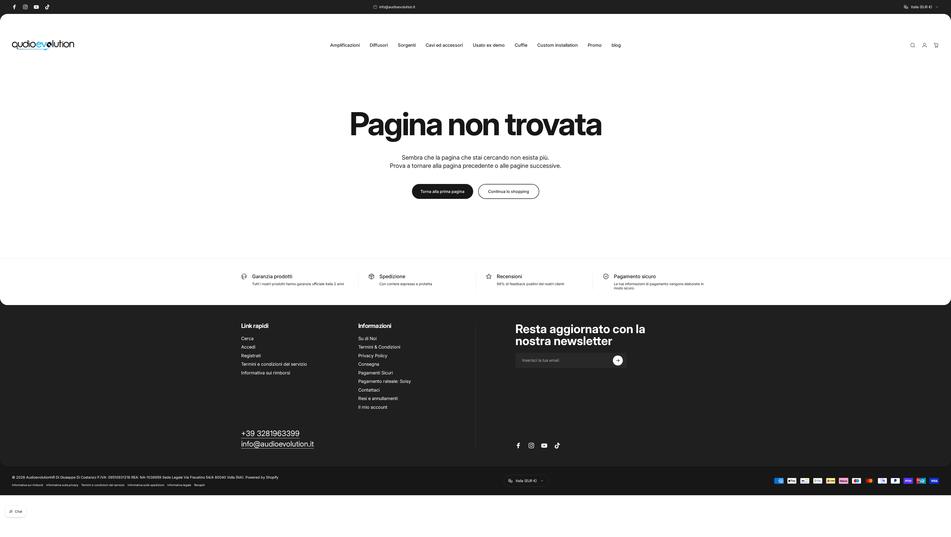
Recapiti (199, 485)
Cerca (247, 338)
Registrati (251, 355)
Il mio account (372, 407)
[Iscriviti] (618, 360)
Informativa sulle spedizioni (146, 485)
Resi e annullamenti (378, 398)
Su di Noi (367, 338)
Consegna (368, 364)
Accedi (248, 347)
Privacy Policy (372, 355)
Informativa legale (179, 485)
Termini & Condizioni (379, 347)
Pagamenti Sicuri (375, 372)
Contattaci (369, 390)
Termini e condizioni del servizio (274, 364)
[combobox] (921, 7)
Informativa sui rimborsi (265, 372)
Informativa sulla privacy (62, 485)
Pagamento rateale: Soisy (384, 381)
